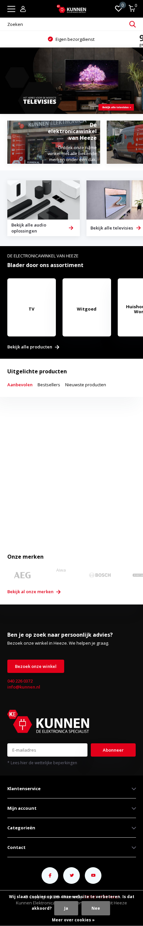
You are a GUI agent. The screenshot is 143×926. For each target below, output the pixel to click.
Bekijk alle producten (30, 347)
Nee (95, 908)
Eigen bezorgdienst (74, 39)
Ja (66, 908)
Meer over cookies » (73, 920)
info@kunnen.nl (23, 687)
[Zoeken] (132, 24)
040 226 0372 (20, 681)
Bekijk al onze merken (31, 592)
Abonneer (113, 750)
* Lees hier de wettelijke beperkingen (42, 763)
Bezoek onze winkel (36, 666)
